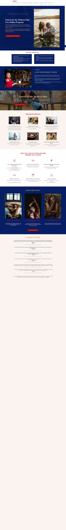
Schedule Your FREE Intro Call (20, 104)
